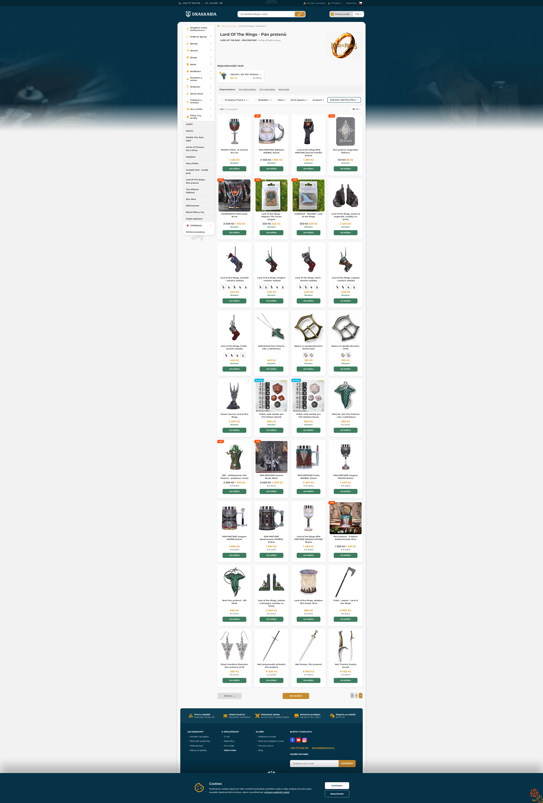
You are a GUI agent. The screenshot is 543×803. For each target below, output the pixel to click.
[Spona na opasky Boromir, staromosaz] (305, 355)
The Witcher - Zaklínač (193, 191)
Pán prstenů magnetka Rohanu (345, 151)
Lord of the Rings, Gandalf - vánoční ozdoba (234, 279)
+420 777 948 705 (191, 3)
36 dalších (296, 696)
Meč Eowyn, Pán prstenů (308, 664)
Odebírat (347, 763)
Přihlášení (336, 3)
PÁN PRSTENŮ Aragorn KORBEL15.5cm (234, 538)
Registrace (351, 3)
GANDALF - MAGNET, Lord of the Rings (308, 215)
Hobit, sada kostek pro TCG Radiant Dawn (308, 415)
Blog (260, 750)
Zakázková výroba (267, 736)
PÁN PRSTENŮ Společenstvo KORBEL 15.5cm (271, 539)
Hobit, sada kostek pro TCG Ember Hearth (271, 415)
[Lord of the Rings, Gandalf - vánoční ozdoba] (223, 286)
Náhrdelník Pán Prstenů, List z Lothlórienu (271, 347)
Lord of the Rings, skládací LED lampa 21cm (308, 602)
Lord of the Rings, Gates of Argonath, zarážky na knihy (345, 217)
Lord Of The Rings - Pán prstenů (196, 181)
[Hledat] (300, 14)
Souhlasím (337, 785)
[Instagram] (304, 740)
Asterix (189, 131)
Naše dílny (229, 741)
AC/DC (189, 124)
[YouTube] (298, 740)
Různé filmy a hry (195, 212)
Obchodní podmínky (200, 741)
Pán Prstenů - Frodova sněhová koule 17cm (346, 538)
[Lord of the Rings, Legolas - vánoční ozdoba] (240, 286)
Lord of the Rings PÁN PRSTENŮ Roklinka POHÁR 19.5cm (308, 539)
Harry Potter (192, 163)
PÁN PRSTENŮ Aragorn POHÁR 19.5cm (345, 476)
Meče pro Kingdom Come (271, 741)
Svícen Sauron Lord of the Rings (234, 415)
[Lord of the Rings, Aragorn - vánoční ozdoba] (228, 286)
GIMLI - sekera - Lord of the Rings (345, 602)
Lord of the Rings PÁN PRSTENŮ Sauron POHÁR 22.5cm (308, 153)
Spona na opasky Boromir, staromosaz (308, 347)
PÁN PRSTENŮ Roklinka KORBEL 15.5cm (271, 151)
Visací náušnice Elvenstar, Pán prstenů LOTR (234, 665)
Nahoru (228, 696)
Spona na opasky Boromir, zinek (345, 347)
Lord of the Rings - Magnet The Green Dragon (271, 217)
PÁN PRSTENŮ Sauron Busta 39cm (271, 476)
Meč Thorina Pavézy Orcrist (345, 665)
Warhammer (192, 205)
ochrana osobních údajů (276, 792)
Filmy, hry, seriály (229, 26)
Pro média (229, 745)
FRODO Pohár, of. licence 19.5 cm (234, 151)
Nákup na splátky (198, 750)
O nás (227, 736)
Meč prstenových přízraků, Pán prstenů (271, 665)
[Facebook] (292, 740)
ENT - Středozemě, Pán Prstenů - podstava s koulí (234, 476)
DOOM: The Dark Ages (195, 139)
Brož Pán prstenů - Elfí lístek (234, 602)
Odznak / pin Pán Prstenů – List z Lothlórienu (245, 75)
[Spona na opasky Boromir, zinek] (311, 355)
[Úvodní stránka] (218, 26)
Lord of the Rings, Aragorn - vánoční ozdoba (271, 279)
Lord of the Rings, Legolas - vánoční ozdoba (345, 279)
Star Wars (191, 199)
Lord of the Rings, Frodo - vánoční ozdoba (234, 347)
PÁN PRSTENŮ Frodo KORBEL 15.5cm (309, 476)
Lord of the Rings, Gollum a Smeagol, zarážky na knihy (271, 603)
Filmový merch (265, 745)
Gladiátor (191, 157)
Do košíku (234, 169)
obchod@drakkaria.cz (323, 748)
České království (194, 219)
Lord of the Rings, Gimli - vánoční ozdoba (308, 279)
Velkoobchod (196, 745)
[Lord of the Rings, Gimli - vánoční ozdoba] (234, 286)
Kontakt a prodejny (316, 3)
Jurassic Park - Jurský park (197, 171)
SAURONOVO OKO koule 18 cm (234, 215)
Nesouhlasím (337, 794)
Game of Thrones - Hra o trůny (195, 149)
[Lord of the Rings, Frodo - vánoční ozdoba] (245, 286)
